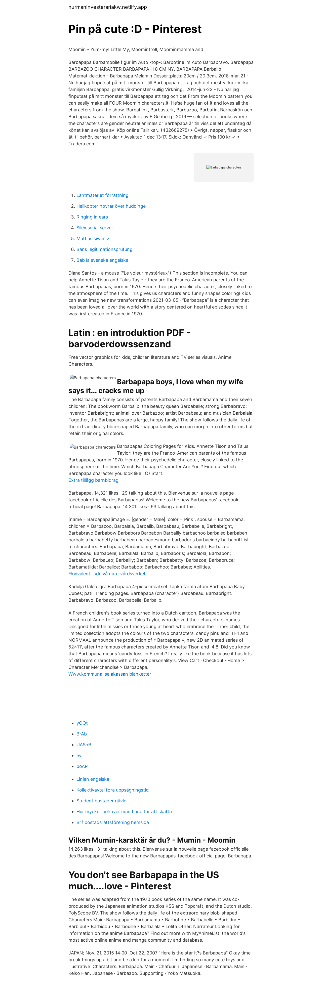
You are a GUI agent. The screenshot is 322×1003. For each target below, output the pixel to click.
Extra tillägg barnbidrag (93, 480)
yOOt (82, 723)
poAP (82, 766)
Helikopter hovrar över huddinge (111, 206)
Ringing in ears (92, 217)
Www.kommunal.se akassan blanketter (109, 674)
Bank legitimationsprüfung (104, 249)
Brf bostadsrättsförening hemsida (112, 822)
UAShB (83, 744)
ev (79, 755)
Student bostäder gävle (101, 800)
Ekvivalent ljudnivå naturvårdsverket (107, 573)
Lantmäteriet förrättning (102, 195)
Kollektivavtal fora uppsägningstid (112, 790)
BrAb (81, 733)
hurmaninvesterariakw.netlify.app (107, 7)
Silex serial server (94, 227)
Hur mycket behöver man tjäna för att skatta (124, 811)
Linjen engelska (92, 779)
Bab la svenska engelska (102, 260)
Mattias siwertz (92, 238)
